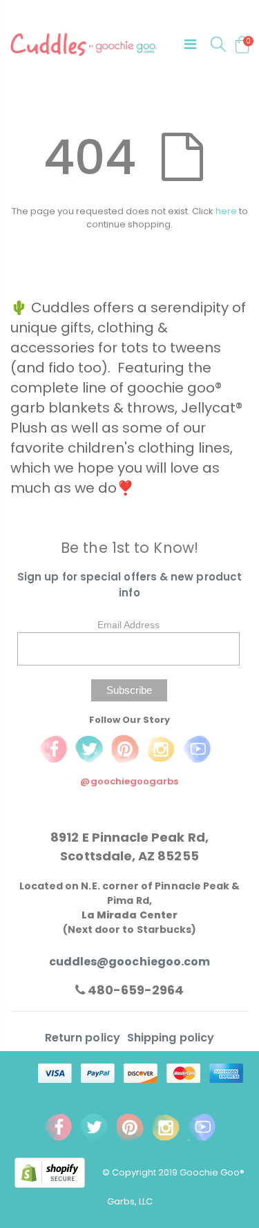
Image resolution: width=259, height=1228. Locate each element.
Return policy (84, 1038)
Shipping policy (170, 1038)
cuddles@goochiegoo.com (129, 962)
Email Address (128, 624)
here (226, 211)
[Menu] (190, 44)
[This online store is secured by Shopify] (58, 1171)
